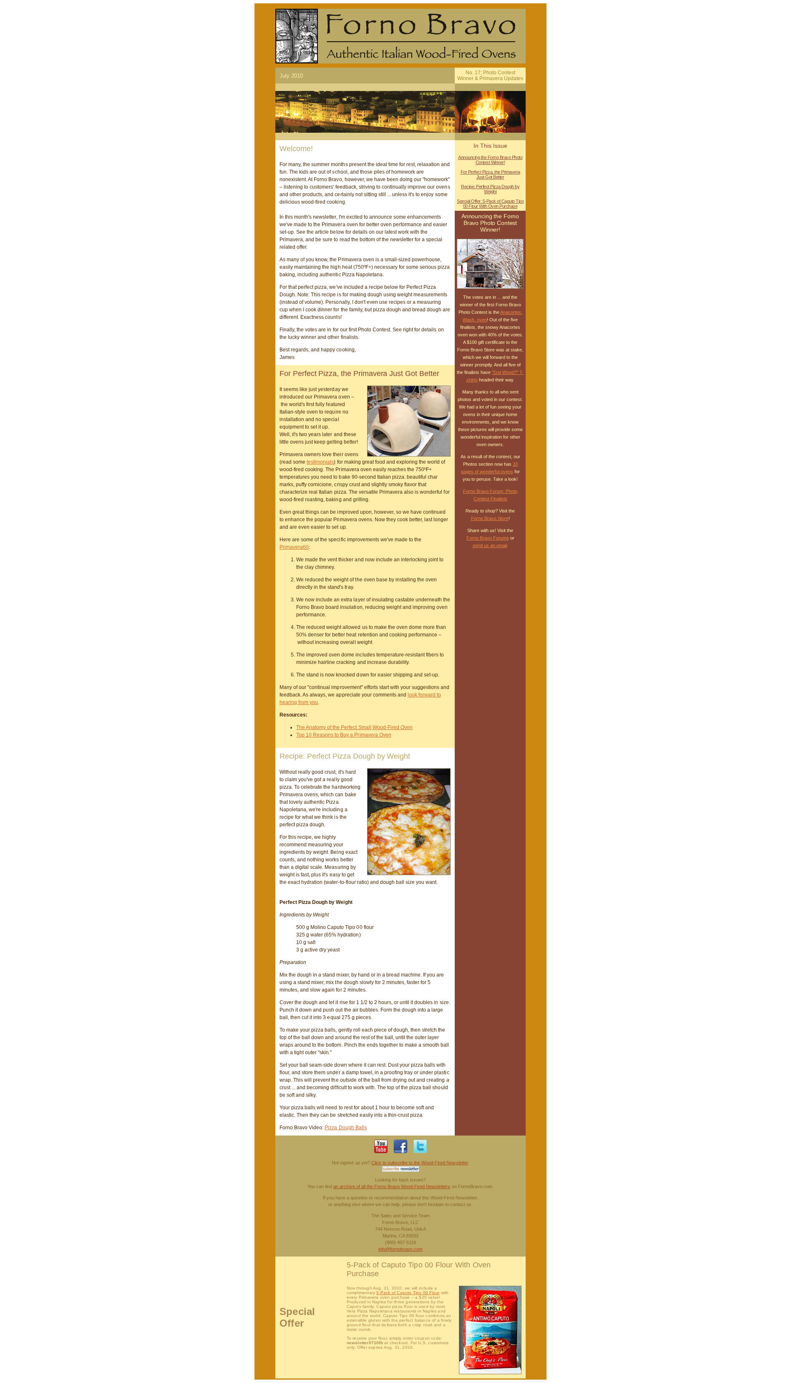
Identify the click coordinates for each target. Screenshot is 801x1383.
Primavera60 (294, 547)
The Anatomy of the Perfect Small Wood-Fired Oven (354, 727)
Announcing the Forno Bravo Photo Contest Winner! (490, 160)
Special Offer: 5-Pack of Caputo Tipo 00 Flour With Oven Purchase (490, 204)
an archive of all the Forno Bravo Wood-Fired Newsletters (391, 1186)
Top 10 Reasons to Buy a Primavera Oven (343, 735)
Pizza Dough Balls (345, 1128)
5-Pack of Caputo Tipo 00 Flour (407, 1292)
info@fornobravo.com (400, 1249)
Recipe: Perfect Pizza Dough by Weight (490, 189)
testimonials (320, 462)
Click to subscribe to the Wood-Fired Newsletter (419, 1162)
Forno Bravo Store (490, 518)
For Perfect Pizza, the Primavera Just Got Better (490, 174)
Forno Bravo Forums (487, 537)
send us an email (490, 545)
